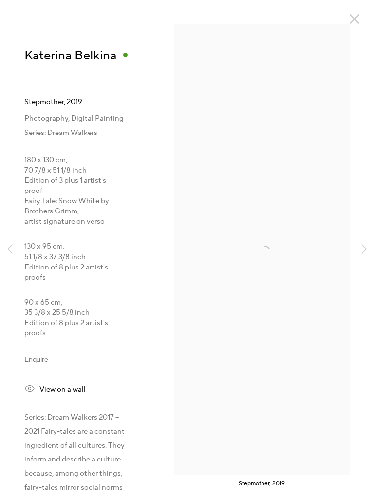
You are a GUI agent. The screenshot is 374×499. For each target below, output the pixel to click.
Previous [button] (9, 249)
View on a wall (62, 389)
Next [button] (364, 249)
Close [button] (352, 22)
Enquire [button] (36, 359)
